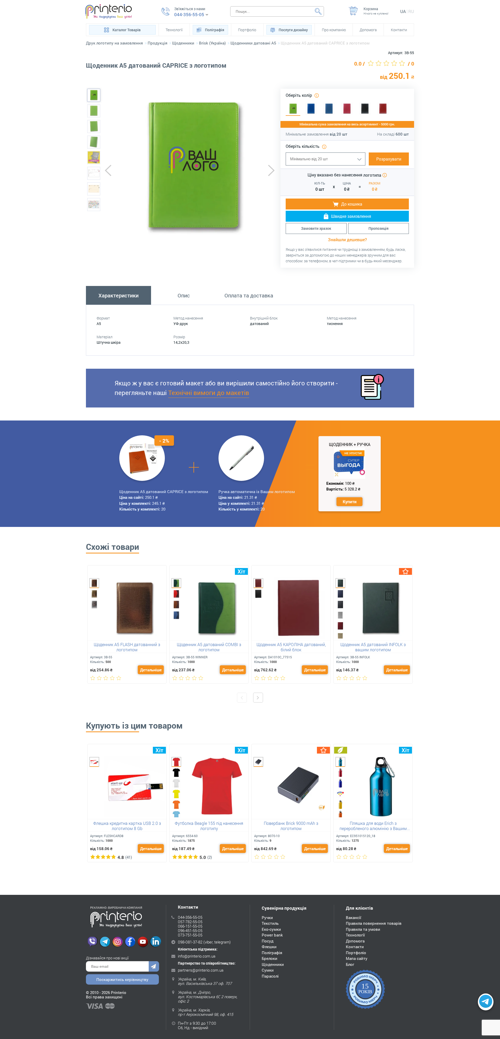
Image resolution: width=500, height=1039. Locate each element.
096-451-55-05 (190, 930)
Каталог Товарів (127, 29)
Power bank (272, 935)
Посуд (267, 941)
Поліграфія (214, 29)
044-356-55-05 (189, 14)
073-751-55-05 (190, 935)
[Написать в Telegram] (485, 1002)
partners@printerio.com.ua (200, 970)
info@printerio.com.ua (196, 956)
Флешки (269, 946)
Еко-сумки (271, 929)
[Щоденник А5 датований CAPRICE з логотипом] (93, 95)
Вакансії (353, 917)
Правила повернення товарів (374, 923)
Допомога (368, 29)
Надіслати (154, 966)
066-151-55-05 (190, 926)
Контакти (399, 29)
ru (411, 11)
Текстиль (270, 923)
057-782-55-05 (190, 921)
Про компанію (334, 29)
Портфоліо (247, 29)
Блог (350, 964)
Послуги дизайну (293, 29)
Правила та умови (363, 929)
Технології (174, 29)
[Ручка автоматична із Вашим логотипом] (241, 458)
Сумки (268, 970)
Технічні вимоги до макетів (208, 392)
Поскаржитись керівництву (122, 979)
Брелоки (269, 958)
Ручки (267, 917)
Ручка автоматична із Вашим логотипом (256, 491)
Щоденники (273, 964)
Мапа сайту (356, 958)
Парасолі (270, 976)
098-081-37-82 (190, 942)
